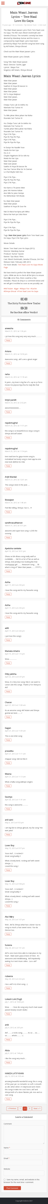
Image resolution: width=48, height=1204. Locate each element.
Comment (8, 1124)
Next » (36, 1108)
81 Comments (18, 25)
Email (6, 1158)
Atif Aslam (9, 288)
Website (7, 1169)
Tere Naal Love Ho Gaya (28, 291)
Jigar (17, 288)
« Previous (12, 1108)
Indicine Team (32, 25)
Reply (8, 340)
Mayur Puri (25, 288)
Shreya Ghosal (10, 291)
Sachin (34, 288)
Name (7, 1148)
